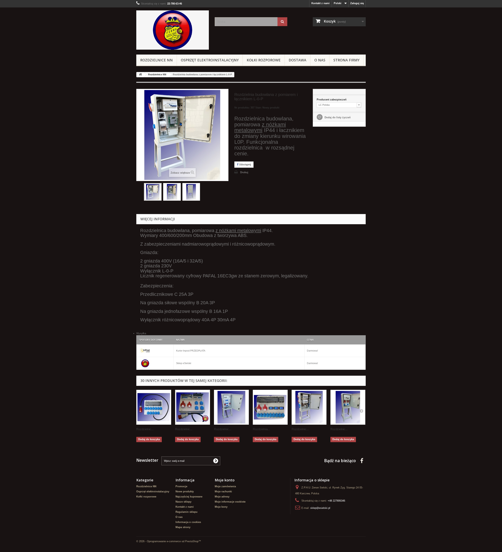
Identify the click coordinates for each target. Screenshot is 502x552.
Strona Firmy (346, 60)
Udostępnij (244, 164)
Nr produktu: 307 (256, 107)
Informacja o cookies (188, 522)
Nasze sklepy (183, 501)
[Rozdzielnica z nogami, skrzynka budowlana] (347, 407)
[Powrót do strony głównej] (140, 74)
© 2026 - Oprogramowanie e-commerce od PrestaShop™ (168, 541)
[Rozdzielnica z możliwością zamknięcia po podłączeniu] (231, 407)
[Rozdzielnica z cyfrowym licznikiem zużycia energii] (192, 407)
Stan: (258, 107)
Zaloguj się (357, 3)
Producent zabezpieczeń (332, 99)
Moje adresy (222, 496)
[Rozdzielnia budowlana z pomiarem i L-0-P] (152, 191)
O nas (319, 60)
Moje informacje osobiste (230, 501)
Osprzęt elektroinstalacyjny (210, 60)
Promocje (181, 486)
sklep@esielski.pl (320, 507)
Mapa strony (183, 527)
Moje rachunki (223, 491)
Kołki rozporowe (264, 60)
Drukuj (244, 172)
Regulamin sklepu (186, 511)
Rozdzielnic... (145, 429)
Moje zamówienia (225, 486)
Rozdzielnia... (261, 429)
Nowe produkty (185, 491)
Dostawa (297, 60)
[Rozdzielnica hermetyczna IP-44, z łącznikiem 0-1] (309, 407)
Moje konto (225, 480)
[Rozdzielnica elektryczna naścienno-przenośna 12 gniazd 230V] (153, 407)
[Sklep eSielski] (172, 30)
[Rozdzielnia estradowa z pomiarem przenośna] (270, 407)
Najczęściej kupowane (189, 496)
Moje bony (221, 506)
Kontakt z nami (320, 3)
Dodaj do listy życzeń (337, 117)
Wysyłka (141, 333)
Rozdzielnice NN (156, 60)
